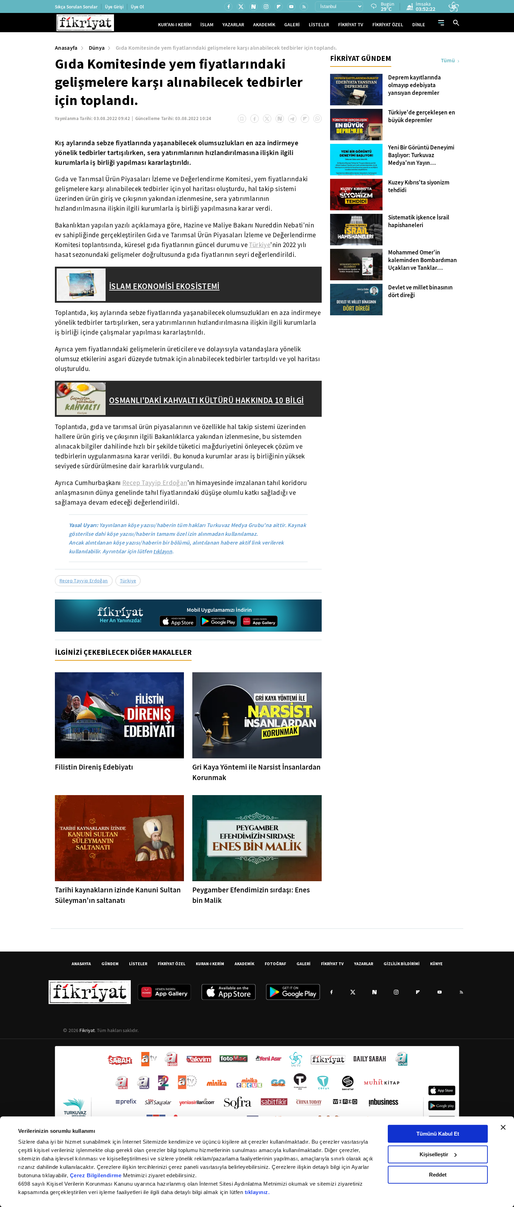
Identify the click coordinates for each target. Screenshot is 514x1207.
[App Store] (178, 621)
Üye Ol (137, 7)
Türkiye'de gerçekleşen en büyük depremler (421, 116)
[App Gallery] (259, 621)
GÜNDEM (110, 963)
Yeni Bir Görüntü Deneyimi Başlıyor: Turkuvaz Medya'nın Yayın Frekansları (421, 155)
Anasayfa (66, 47)
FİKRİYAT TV (350, 24)
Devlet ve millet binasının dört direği (420, 291)
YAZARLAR (233, 24)
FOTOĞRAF (275, 963)
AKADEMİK (264, 24)
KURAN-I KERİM (210, 963)
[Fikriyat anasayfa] (121, 616)
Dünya (97, 47)
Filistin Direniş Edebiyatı (94, 767)
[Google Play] (218, 621)
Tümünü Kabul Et (437, 1134)
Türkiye (259, 245)
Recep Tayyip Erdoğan (154, 483)
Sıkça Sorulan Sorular (76, 7)
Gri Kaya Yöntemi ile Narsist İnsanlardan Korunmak (256, 772)
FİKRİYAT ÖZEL (387, 24)
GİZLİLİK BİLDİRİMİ (402, 963)
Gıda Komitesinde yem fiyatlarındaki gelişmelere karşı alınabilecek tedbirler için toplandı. (226, 47)
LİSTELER (319, 24)
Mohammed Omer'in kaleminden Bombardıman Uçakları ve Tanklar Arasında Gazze (422, 260)
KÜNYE (436, 963)
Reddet (438, 1175)
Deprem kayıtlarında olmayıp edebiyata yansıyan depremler (414, 85)
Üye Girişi (114, 7)
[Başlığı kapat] (503, 1127)
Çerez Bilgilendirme (96, 1175)
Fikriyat (87, 1030)
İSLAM (206, 24)
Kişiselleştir (434, 1154)
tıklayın (162, 551)
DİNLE (418, 24)
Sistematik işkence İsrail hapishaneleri (418, 221)
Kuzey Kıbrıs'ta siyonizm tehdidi (418, 186)
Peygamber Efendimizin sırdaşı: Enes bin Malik (251, 895)
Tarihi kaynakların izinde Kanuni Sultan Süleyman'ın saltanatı (118, 895)
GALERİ (292, 24)
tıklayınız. (257, 1192)
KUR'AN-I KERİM (174, 24)
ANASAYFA (81, 963)
